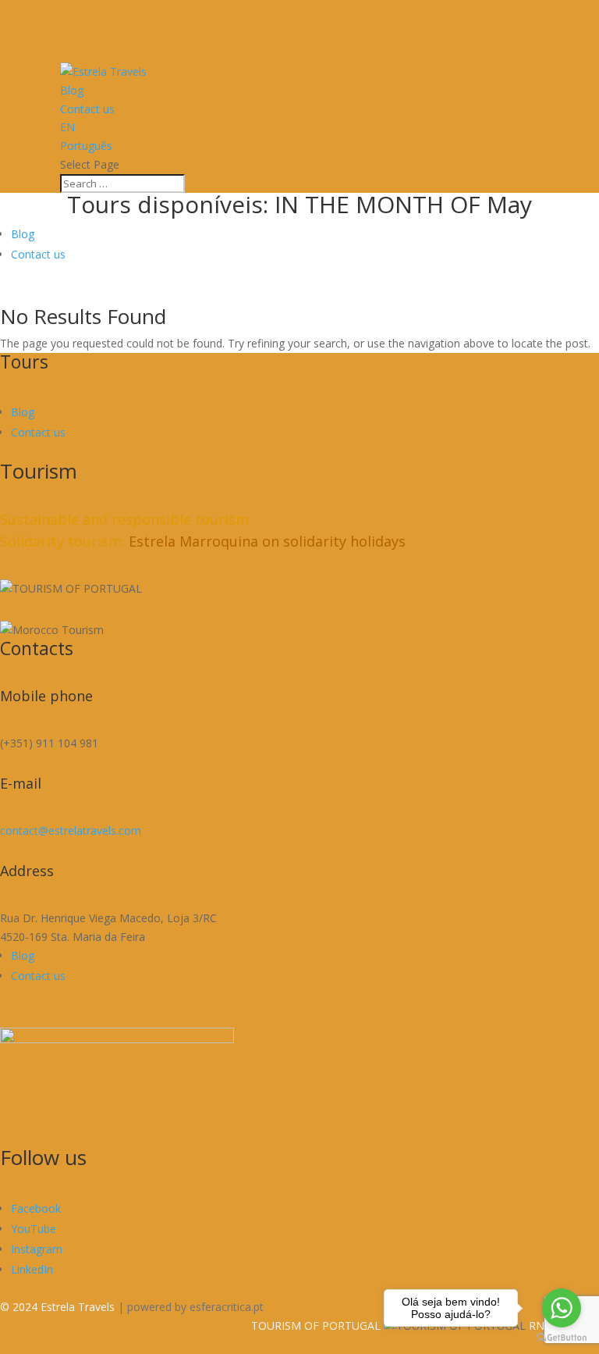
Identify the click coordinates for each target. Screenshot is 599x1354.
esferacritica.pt (227, 1306)
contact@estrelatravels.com (70, 830)
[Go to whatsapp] (561, 1307)
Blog (71, 90)
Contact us (87, 109)
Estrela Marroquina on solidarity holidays (267, 541)
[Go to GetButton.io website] (562, 1338)
